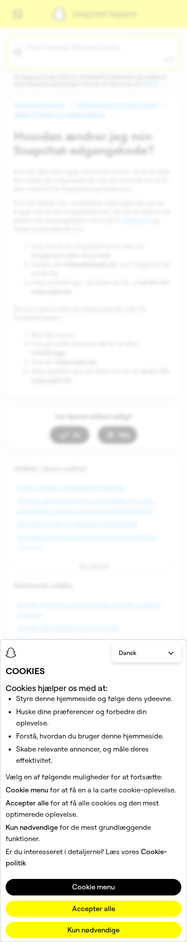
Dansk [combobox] (127, 653)
